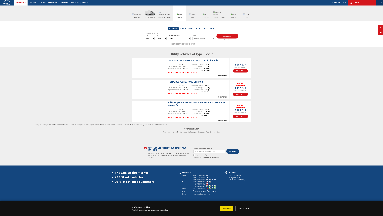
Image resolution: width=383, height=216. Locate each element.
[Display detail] (149, 68)
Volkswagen (192, 132)
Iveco (169, 132)
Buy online (224, 76)
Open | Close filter (210, 44)
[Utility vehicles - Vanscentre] (7, 3)
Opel (218, 132)
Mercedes (183, 132)
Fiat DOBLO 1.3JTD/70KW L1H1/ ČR (185, 81)
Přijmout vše (227, 208)
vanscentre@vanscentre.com (202, 194)
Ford (164, 132)
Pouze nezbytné (243, 208)
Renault (175, 132)
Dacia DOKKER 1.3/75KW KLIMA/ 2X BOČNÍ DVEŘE (193, 60)
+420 (340, 3)
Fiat (207, 132)
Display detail (239, 71)
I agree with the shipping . (209, 156)
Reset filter (227, 40)
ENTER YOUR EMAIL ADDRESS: (202, 148)
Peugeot (201, 132)
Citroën (212, 132)
